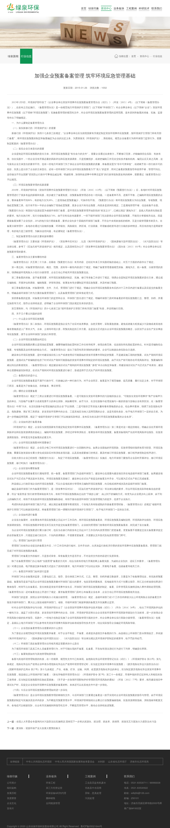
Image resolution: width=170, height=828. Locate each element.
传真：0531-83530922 (136, 787)
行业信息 (26, 56)
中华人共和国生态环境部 (39, 761)
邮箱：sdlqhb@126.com (136, 793)
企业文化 (11, 803)
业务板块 (119, 8)
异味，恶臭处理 (93, 793)
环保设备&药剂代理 (56, 793)
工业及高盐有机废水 (95, 782)
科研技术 (144, 8)
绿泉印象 (93, 8)
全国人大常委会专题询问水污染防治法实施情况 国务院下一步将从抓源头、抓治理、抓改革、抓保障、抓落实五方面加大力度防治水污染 (86, 721)
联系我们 (156, 8)
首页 (83, 8)
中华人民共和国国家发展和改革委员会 (74, 761)
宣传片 (10, 808)
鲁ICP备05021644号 (91, 826)
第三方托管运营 (54, 787)
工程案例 (131, 8)
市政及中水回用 (93, 787)
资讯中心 (106, 8)
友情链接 (14, 761)
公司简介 (11, 782)
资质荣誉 (11, 798)
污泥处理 (89, 798)
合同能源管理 (53, 803)
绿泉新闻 (13, 56)
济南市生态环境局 (139, 761)
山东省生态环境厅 (117, 761)
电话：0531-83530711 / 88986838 (142, 782)
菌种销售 (50, 798)
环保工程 (50, 782)
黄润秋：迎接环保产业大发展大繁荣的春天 (38, 728)
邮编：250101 (131, 798)
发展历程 (11, 793)
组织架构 (11, 787)
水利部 (101, 761)
